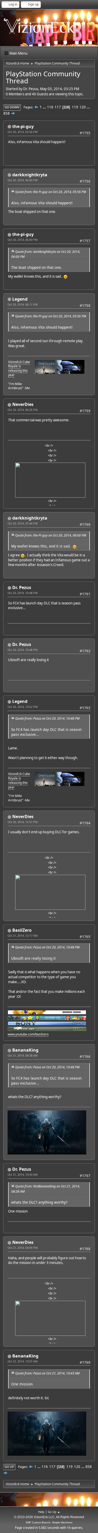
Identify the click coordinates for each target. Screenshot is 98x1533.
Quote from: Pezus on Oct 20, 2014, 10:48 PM (47, 718)
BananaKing (25, 1050)
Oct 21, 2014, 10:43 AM (23, 1174)
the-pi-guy (23, 126)
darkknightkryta (29, 175)
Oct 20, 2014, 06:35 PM (23, 410)
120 (82, 107)
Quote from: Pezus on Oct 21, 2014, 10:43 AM (47, 1373)
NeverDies (22, 404)
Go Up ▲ (54, 1512)
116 (50, 107)
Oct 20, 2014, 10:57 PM (23, 822)
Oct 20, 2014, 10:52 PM (23, 707)
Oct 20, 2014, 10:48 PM (23, 593)
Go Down (12, 107)
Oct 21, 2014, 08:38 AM (23, 1055)
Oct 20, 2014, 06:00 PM (23, 180)
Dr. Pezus (21, 587)
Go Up (9, 1467)
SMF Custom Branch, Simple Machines (49, 1522)
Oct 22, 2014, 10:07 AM (23, 1361)
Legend (19, 299)
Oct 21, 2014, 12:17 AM (23, 935)
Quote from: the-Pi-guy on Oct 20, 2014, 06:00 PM (50, 535)
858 (6, 113)
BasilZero (22, 930)
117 (58, 107)
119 (75, 107)
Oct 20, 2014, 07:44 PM (23, 523)
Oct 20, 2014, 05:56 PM (23, 132)
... (45, 107)
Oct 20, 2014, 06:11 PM (23, 304)
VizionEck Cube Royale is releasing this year (19, 368)
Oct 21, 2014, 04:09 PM (23, 1248)
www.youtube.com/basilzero (28, 1034)
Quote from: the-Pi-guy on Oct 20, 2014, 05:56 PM (50, 192)
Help (41, 1512)
